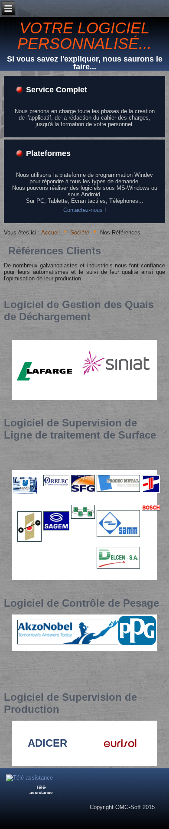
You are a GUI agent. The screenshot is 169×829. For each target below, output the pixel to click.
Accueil (50, 233)
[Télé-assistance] (29, 777)
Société (79, 233)
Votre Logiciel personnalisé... (84, 35)
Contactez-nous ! (84, 210)
